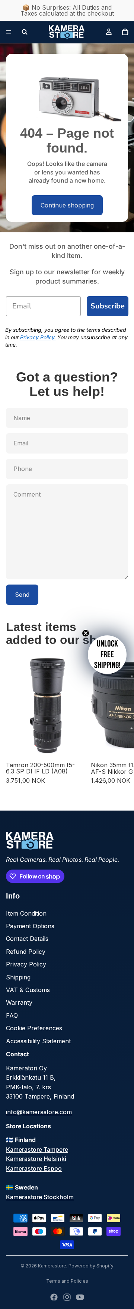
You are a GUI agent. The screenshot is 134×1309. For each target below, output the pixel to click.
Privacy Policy (26, 964)
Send (22, 594)
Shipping (18, 977)
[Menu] (8, 31)
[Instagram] (67, 1297)
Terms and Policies (67, 1281)
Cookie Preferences (34, 1028)
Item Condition (26, 913)
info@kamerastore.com (39, 1112)
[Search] (24, 32)
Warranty (19, 1002)
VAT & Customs (28, 990)
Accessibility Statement (38, 1041)
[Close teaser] (85, 633)
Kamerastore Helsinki (36, 1158)
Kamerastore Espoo (34, 1168)
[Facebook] (54, 1297)
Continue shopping (67, 205)
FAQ (12, 1015)
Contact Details (27, 938)
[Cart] (125, 32)
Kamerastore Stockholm (40, 1197)
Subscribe (107, 306)
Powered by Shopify (91, 1266)
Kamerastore (52, 1266)
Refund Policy (25, 951)
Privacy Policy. (38, 337)
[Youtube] (80, 1297)
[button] (107, 654)
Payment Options (30, 926)
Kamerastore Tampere (37, 1149)
